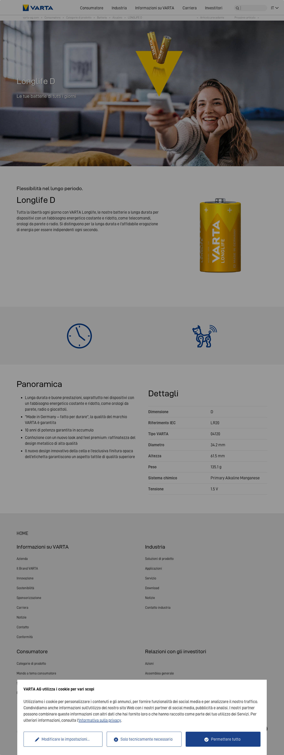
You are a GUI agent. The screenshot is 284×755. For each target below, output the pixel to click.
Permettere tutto (226, 739)
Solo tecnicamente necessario (147, 739)
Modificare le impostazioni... (66, 739)
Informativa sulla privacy (100, 720)
